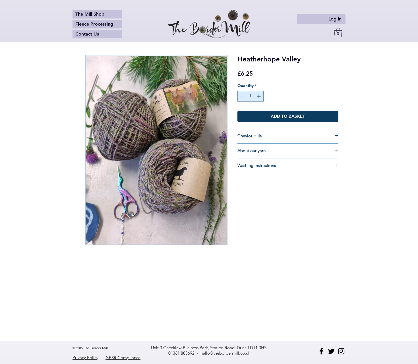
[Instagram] (341, 351)
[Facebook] (321, 351)
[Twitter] (331, 351)
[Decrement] (241, 96)
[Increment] (259, 96)
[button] (338, 32)
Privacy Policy (85, 357)
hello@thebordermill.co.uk (225, 353)
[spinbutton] (250, 96)
